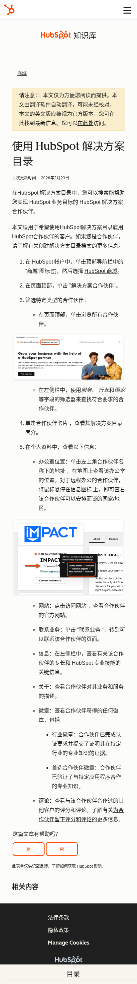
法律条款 (58, 917)
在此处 (85, 123)
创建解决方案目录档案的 (68, 246)
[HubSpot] (9, 10)
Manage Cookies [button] (68, 943)
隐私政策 (58, 930)
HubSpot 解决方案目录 (44, 193)
